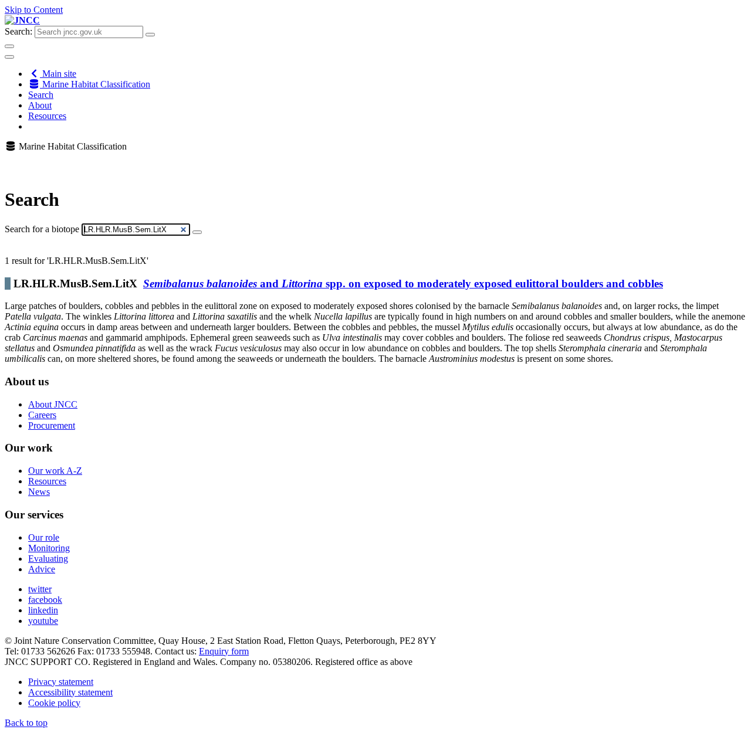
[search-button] (150, 34)
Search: (18, 31)
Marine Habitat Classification (95, 84)
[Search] (197, 232)
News (39, 492)
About (40, 105)
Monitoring (49, 548)
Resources (47, 116)
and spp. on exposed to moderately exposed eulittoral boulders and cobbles (403, 283)
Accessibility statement (70, 692)
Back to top (26, 723)
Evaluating (48, 559)
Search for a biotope (42, 229)
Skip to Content (34, 10)
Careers (42, 415)
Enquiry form (224, 651)
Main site (58, 74)
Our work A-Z (55, 471)
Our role (43, 537)
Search (40, 95)
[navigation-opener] (9, 57)
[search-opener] (9, 46)
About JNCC (52, 404)
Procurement (51, 425)
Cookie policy (54, 703)
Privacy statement (60, 682)
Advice (41, 569)
